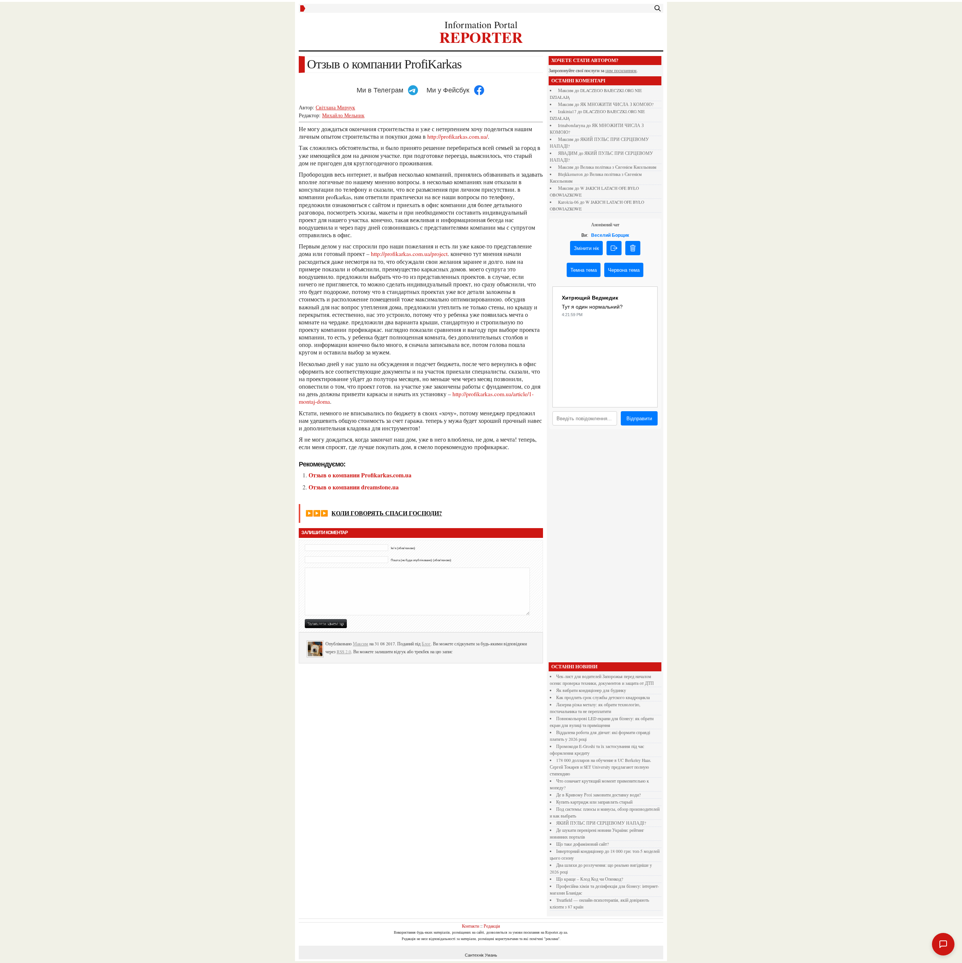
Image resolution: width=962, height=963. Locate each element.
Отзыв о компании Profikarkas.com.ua (360, 475)
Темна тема (583, 270)
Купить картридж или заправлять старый (594, 802)
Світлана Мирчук (335, 107)
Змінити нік (586, 248)
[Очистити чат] (632, 248)
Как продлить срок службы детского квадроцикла (603, 697)
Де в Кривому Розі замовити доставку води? (598, 795)
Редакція (492, 926)
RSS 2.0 (344, 651)
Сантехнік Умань (481, 955)
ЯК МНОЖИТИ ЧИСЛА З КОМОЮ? (616, 104)
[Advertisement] (605, 547)
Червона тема (624, 270)
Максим (360, 644)
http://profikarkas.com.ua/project (409, 253)
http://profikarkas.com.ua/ (457, 136)
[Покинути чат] (614, 248)
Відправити (639, 418)
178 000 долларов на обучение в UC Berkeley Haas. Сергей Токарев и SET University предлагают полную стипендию (600, 767)
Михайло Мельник (343, 115)
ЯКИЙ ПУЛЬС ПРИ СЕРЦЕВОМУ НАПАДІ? (601, 823)
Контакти (470, 926)
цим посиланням (621, 70)
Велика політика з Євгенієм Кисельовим (618, 167)
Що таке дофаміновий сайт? (582, 844)
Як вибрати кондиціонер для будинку (591, 690)
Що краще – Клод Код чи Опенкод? (589, 879)
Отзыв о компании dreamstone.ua (354, 487)
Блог (426, 644)
